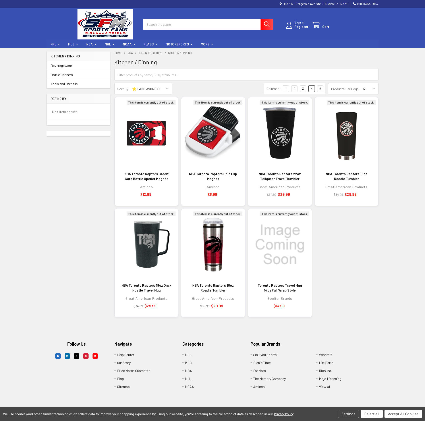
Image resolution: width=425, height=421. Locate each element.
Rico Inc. (325, 370)
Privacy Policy (283, 414)
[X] (76, 356)
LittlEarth (326, 362)
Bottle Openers (62, 74)
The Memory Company (269, 378)
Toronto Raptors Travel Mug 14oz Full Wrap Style (280, 287)
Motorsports (177, 44)
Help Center (125, 354)
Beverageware (61, 65)
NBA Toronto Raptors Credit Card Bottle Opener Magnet (146, 176)
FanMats (259, 370)
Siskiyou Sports (265, 354)
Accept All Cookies (403, 413)
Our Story (124, 362)
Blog (120, 378)
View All (324, 386)
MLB (71, 44)
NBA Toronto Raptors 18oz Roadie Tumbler (346, 176)
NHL (108, 44)
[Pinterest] (86, 356)
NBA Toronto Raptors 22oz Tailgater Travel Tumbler (280, 176)
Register (301, 26)
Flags (149, 44)
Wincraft (325, 354)
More (205, 44)
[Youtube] (95, 356)
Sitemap (123, 386)
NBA (89, 44)
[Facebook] (58, 356)
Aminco (259, 386)
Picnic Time (262, 362)
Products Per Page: (345, 89)
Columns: (274, 88)
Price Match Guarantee (133, 370)
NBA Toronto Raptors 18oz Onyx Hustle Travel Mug (146, 287)
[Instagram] (67, 356)
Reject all (371, 413)
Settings (348, 413)
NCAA (127, 44)
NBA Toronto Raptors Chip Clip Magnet (213, 176)
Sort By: (123, 89)
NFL (53, 44)
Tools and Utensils (64, 84)
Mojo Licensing (330, 378)
